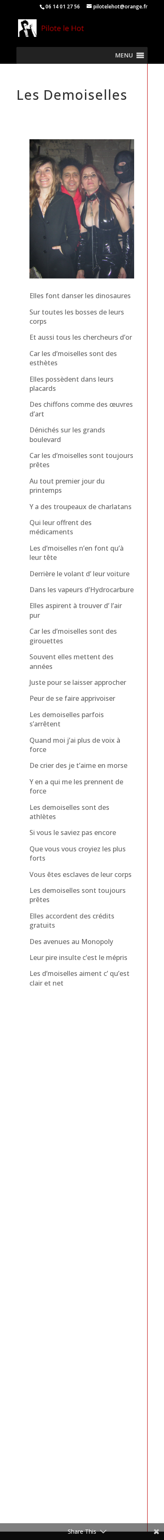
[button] (124, 55)
